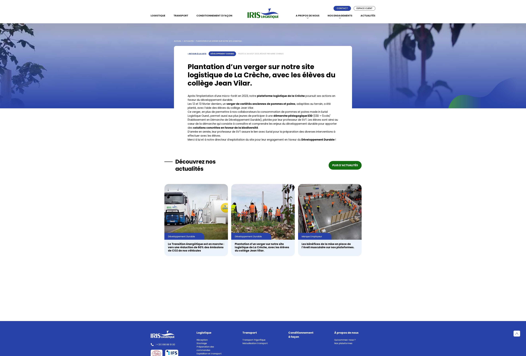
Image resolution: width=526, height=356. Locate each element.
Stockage (202, 343)
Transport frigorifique (253, 339)
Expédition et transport (209, 353)
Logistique (158, 15)
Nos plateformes (343, 343)
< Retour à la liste (197, 53)
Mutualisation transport (255, 343)
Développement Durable (222, 53)
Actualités (368, 15)
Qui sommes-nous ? (345, 339)
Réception (202, 339)
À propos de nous (346, 333)
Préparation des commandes (205, 348)
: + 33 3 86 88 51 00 (165, 344)
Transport (181, 15)
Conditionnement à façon (214, 15)
